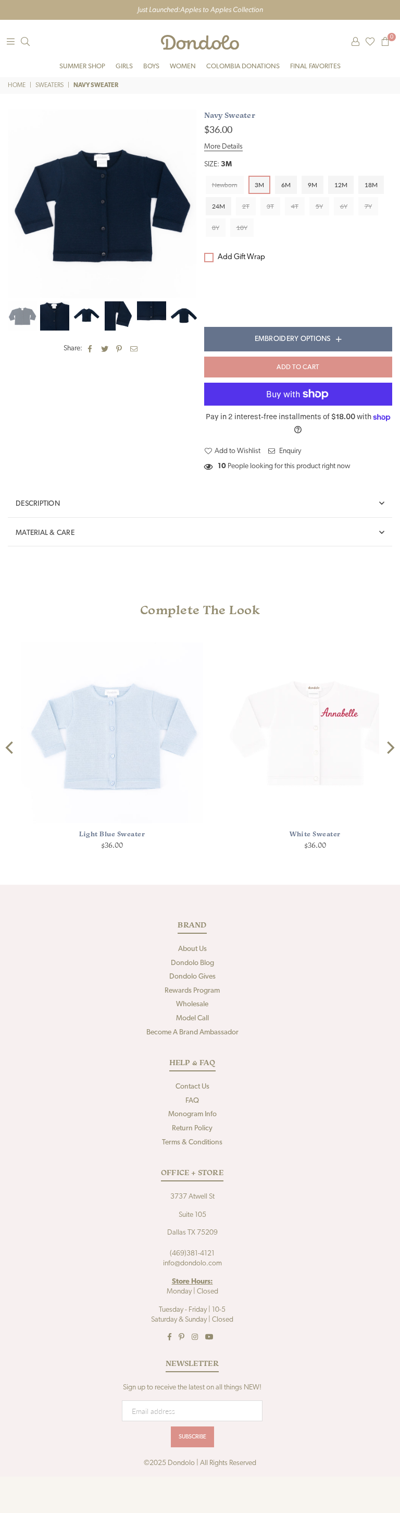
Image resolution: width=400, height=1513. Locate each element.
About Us (192, 949)
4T (294, 206)
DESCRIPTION (38, 504)
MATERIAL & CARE (45, 533)
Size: (218, 164)
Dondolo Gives (192, 977)
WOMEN (183, 66)
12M (340, 185)
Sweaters (49, 85)
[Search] (25, 42)
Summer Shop (82, 66)
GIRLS (124, 66)
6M (286, 185)
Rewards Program (192, 991)
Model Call (192, 1018)
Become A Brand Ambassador (192, 1032)
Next (187, 203)
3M (259, 185)
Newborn (225, 185)
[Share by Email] (134, 349)
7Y (368, 206)
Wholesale (192, 1004)
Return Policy (192, 1128)
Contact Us (192, 1087)
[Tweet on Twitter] (105, 349)
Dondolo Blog (192, 963)
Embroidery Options (293, 339)
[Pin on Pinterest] (119, 349)
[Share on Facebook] (90, 349)
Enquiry (289, 451)
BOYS (151, 66)
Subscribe (192, 1437)
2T (245, 206)
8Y (215, 227)
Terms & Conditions (192, 1142)
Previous (17, 203)
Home (17, 85)
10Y (241, 227)
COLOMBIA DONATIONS (243, 66)
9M (312, 185)
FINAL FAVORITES (315, 66)
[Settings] (355, 42)
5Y (319, 206)
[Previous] (10, 748)
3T (270, 206)
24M (218, 206)
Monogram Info (192, 1114)
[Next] (389, 748)
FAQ (192, 1101)
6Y (343, 206)
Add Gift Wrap (241, 257)
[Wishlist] (370, 42)
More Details (223, 147)
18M (371, 185)
